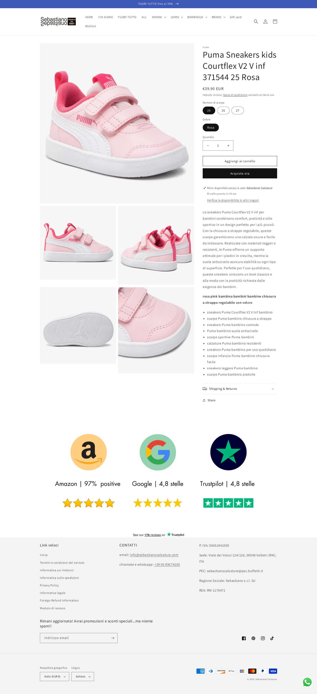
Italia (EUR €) (52, 676)
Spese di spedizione (235, 94)
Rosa (210, 127)
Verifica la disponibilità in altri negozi (233, 200)
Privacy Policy (49, 585)
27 (237, 110)
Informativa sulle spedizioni (59, 578)
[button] (158, 17)
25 (209, 110)
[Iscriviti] (112, 638)
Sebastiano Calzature (266, 679)
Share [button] (212, 400)
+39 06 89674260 (167, 564)
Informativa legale (53, 593)
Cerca (44, 555)
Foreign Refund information (59, 600)
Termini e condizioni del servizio (62, 563)
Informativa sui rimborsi (57, 570)
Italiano (80, 676)
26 (223, 110)
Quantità (208, 137)
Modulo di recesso (52, 608)
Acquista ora (240, 173)
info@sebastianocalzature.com (154, 554)
